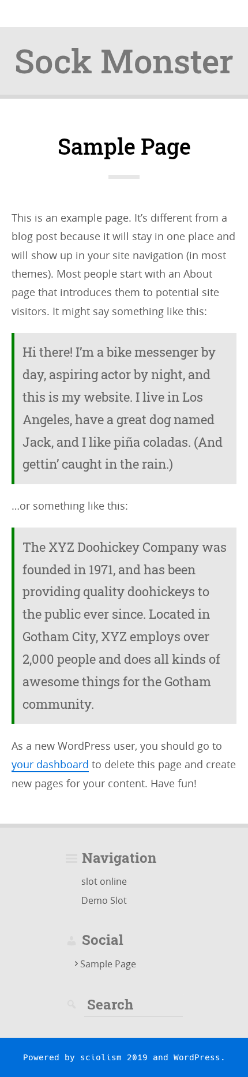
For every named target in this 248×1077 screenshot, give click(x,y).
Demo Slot (104, 900)
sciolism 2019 (114, 1057)
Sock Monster (124, 61)
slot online (104, 881)
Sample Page (108, 964)
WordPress (197, 1057)
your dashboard (50, 764)
